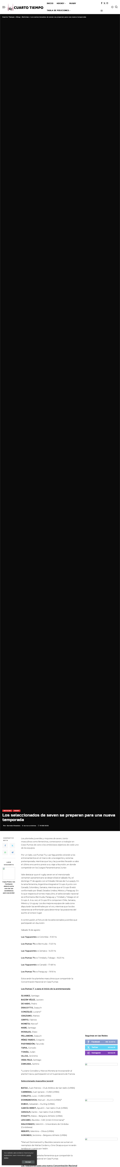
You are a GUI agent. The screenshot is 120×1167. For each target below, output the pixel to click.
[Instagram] (107, 3)
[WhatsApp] (5, 852)
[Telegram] (12, 852)
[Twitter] (104, 3)
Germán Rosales (13, 825)
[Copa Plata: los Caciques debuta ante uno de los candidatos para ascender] (9, 873)
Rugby (16, 810)
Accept (28, 1162)
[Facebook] (102, 3)
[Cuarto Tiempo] (25, 7)
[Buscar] (116, 7)
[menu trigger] (5, 7)
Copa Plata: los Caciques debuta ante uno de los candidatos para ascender (8, 887)
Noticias (7, 810)
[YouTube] (102, 11)
